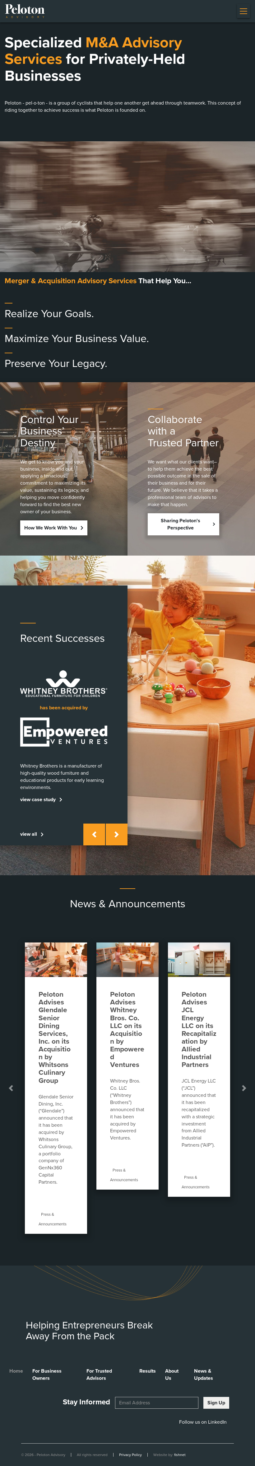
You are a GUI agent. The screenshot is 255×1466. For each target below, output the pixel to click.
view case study (38, 799)
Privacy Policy (130, 1455)
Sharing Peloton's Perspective (180, 524)
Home (16, 1371)
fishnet (180, 1455)
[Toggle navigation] (243, 11)
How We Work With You (50, 528)
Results (147, 1371)
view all (28, 834)
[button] (94, 834)
